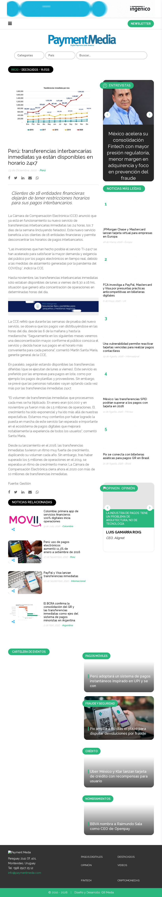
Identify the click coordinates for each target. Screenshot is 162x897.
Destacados (30, 69)
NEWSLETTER (141, 23)
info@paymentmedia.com (24, 872)
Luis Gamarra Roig (123, 532)
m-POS (45, 69)
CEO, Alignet (115, 538)
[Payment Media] (82, 36)
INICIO (15, 69)
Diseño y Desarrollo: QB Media (94, 892)
